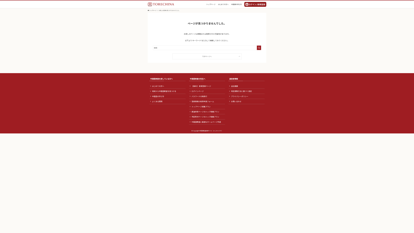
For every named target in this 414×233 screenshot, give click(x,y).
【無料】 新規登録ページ (201, 86)
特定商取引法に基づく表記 (241, 91)
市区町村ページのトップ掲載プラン (205, 116)
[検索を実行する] (259, 48)
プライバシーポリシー (239, 96)
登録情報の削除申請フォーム (203, 101)
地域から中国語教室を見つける (164, 91)
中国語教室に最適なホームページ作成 (206, 122)
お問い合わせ (236, 101)
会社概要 (234, 86)
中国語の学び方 (158, 96)
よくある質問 (157, 101)
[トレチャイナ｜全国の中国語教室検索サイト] (161, 4)
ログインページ (198, 91)
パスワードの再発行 (199, 96)
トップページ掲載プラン (201, 106)
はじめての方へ (158, 86)
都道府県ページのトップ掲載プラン (205, 111)
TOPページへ (207, 56)
